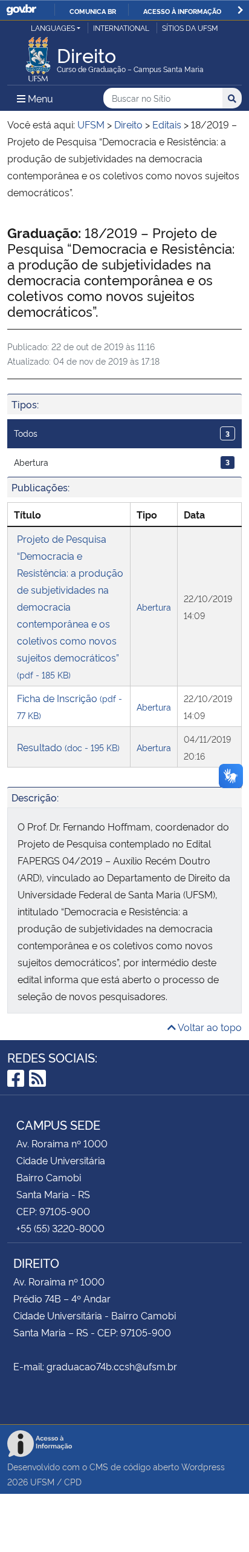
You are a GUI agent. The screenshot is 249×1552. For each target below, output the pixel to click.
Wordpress (203, 1466)
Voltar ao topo (209, 1026)
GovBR (21, 10)
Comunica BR (93, 11)
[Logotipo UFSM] (38, 55)
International (121, 27)
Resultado (68, 747)
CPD (73, 1481)
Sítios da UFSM (190, 27)
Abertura (122, 462)
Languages (53, 27)
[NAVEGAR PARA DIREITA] (240, 10)
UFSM (42, 1481)
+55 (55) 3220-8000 (60, 1228)
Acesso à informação (182, 11)
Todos (122, 433)
